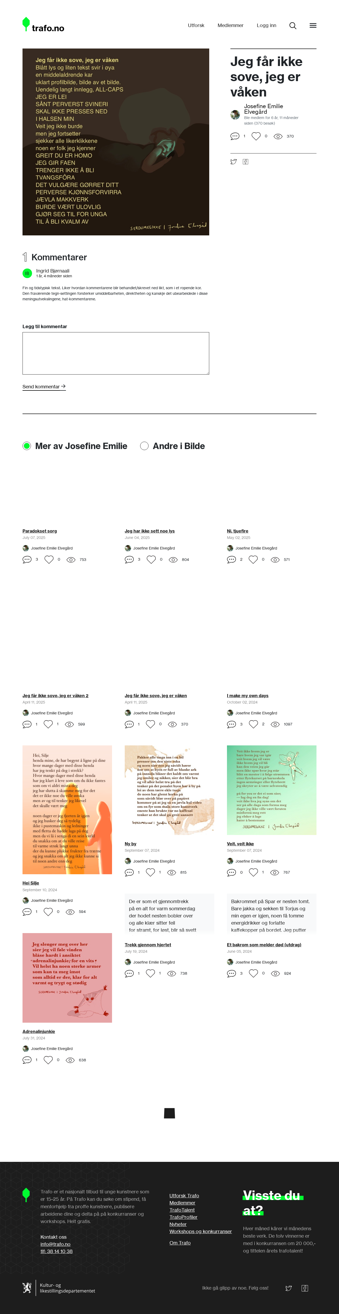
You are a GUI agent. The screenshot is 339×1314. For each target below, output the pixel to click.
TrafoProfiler (184, 1217)
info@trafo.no (55, 1244)
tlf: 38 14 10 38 (57, 1251)
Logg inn (266, 25)
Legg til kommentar (45, 326)
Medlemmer (231, 25)
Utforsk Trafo (184, 1195)
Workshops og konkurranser (201, 1231)
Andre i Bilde (179, 446)
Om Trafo (180, 1243)
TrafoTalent (182, 1210)
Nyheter (178, 1224)
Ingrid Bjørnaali (52, 270)
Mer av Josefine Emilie (81, 446)
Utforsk (196, 25)
